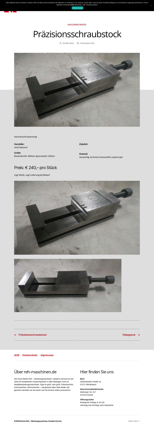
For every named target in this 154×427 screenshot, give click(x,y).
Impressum (47, 355)
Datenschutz (30, 355)
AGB (16, 355)
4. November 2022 (87, 43)
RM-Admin (70, 43)
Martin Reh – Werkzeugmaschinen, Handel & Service (41, 421)
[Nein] (151, 5)
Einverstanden (77, 8)
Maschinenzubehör (77, 25)
